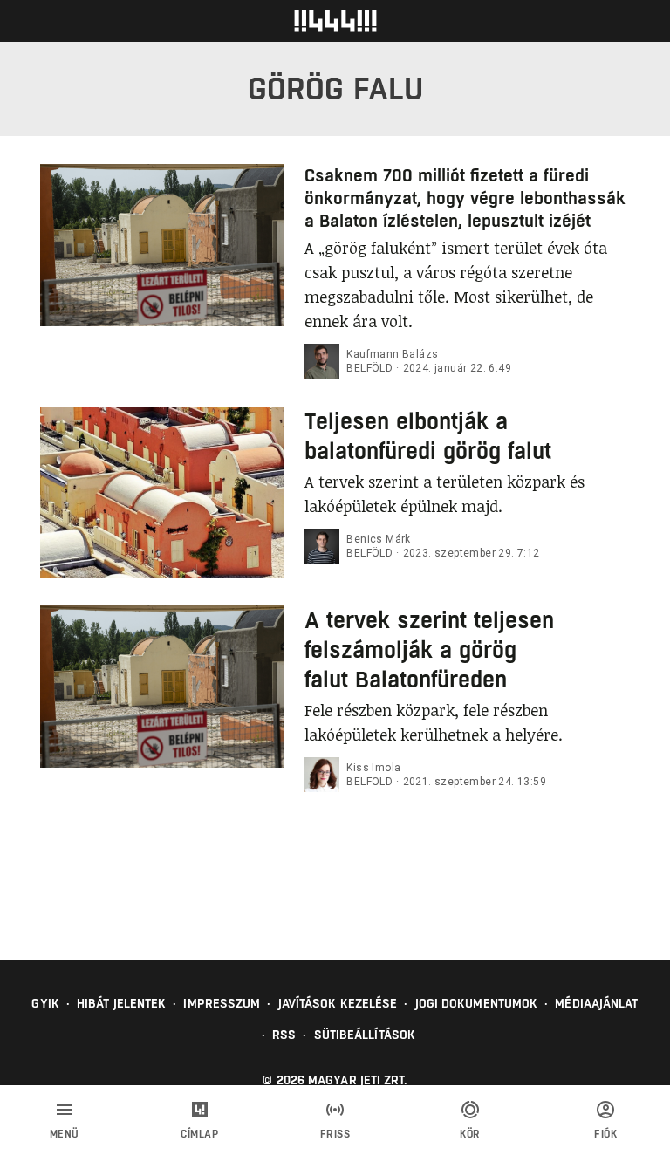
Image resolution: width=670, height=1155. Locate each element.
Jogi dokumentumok (476, 1003)
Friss (335, 1134)
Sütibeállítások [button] (365, 1035)
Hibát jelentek (121, 1003)
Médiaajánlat (596, 1003)
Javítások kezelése (338, 1003)
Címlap (199, 1134)
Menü (64, 1134)
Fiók (605, 1134)
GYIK (44, 1003)
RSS (284, 1035)
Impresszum (221, 1003)
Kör (470, 1134)
